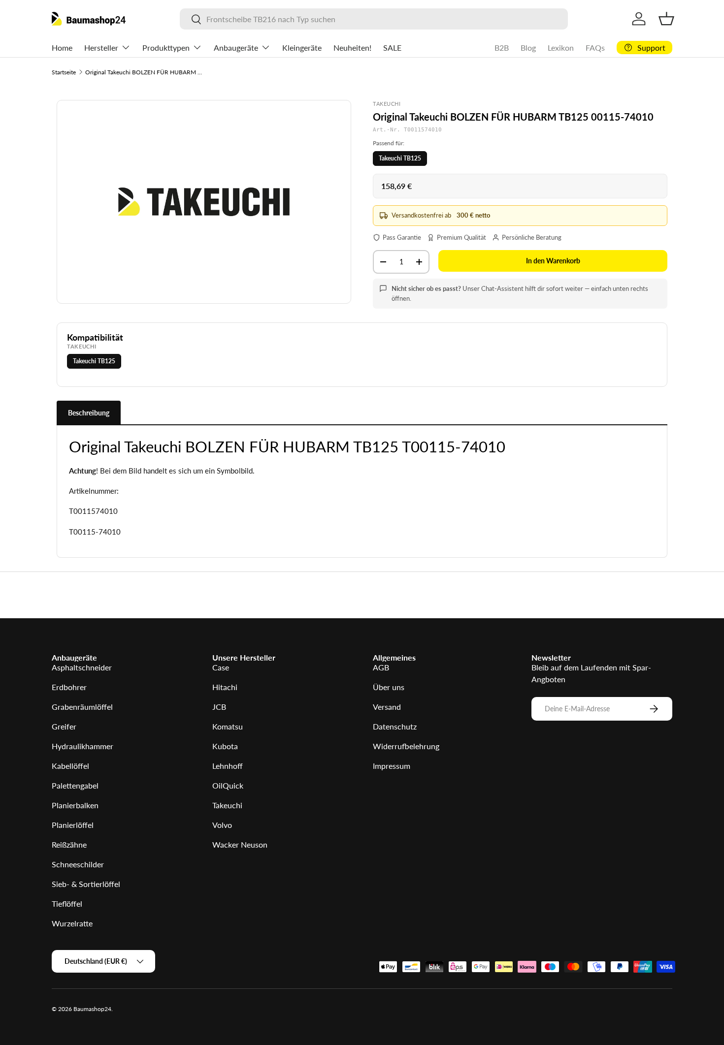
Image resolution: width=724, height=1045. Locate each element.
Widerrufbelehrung (406, 746)
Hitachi (224, 687)
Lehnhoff (227, 765)
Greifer (64, 726)
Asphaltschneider (82, 667)
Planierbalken (75, 805)
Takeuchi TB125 (400, 158)
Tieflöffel (67, 903)
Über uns (388, 687)
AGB (381, 667)
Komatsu (227, 726)
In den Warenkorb (553, 260)
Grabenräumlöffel (82, 706)
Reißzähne (69, 844)
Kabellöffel (70, 765)
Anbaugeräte (236, 47)
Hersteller (101, 47)
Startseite (64, 72)
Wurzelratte (72, 923)
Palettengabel (75, 785)
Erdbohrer (69, 687)
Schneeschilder (78, 864)
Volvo (222, 824)
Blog (528, 47)
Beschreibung (88, 413)
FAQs (595, 47)
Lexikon (561, 47)
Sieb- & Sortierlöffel (86, 883)
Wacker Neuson (239, 844)
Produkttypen (166, 47)
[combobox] (373, 19)
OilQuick (227, 785)
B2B (501, 47)
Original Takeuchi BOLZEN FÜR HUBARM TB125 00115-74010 (144, 72)
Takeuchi (227, 805)
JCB (219, 706)
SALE (392, 47)
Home (62, 47)
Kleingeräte (302, 47)
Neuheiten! (352, 47)
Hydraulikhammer (82, 746)
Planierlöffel (73, 824)
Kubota (225, 746)
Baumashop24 (92, 1009)
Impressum (391, 765)
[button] (666, 19)
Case (220, 667)
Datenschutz (395, 726)
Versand (387, 706)
